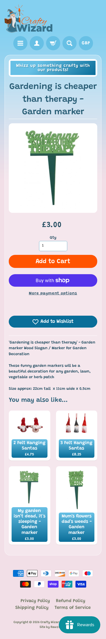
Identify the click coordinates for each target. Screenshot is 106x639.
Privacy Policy (35, 601)
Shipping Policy (32, 607)
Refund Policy (70, 601)
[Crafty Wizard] (29, 19)
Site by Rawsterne (53, 627)
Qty (53, 238)
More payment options (53, 293)
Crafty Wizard (50, 622)
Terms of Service (73, 607)
